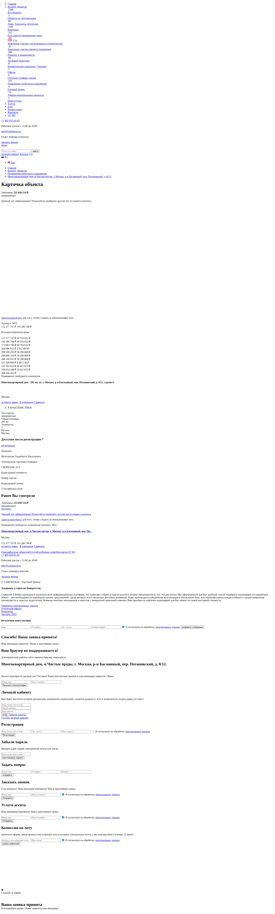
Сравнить (39, 402)
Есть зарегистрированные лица (25, 35)
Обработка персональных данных (19, 605)
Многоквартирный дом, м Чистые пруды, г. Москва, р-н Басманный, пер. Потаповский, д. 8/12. (60, 176)
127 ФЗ (11, 115)
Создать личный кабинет (14, 717)
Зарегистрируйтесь (11, 318)
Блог (10, 106)
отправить (7, 775)
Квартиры (13, 29)
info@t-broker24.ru (11, 131)
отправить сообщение (192, 627)
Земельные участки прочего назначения (29, 49)
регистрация (8, 445)
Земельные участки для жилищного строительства (35, 43)
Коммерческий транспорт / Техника (27, 66)
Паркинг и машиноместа (21, 55)
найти (35, 151)
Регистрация (8, 735)
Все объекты (14, 12)
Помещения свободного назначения (27, 83)
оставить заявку (9, 402)
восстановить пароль (13, 758)
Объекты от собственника (22, 18)
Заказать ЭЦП (9, 614)
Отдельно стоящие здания (22, 78)
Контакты (13, 112)
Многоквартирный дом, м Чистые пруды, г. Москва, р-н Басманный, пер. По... (46, 531)
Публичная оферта (11, 608)
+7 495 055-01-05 (10, 120)
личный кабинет (10, 154)
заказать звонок (9, 142)
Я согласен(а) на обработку (152, 627)
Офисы (11, 72)
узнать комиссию (11, 844)
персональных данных (167, 627)
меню (4, 145)
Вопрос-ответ (15, 109)
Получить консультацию (14, 685)
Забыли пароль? (17, 714)
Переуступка (15, 101)
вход (5, 715)
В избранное (26, 402)
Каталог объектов (17, 6)
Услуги (11, 103)
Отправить (8, 798)
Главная (12, 4)
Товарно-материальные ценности (26, 95)
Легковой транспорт (19, 60)
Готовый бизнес (16, 89)
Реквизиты (7, 611)
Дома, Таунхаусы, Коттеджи (23, 24)
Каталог (24, 154)
